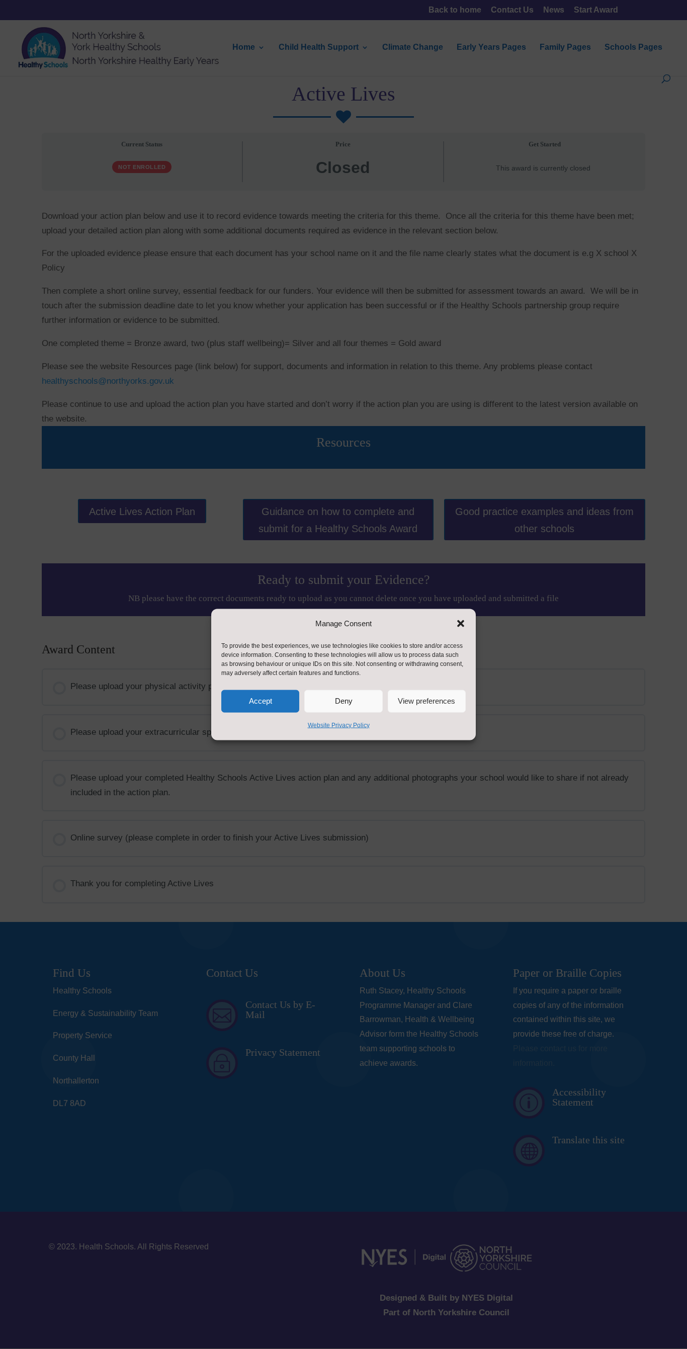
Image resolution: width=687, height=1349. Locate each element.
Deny (344, 701)
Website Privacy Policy (339, 725)
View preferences (426, 701)
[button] (461, 624)
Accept (260, 701)
